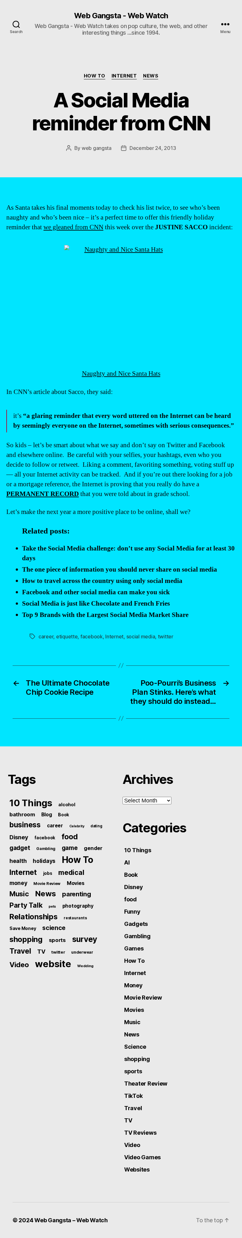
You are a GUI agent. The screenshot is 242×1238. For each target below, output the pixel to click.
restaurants (75, 918)
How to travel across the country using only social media (102, 581)
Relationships (33, 916)
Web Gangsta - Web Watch (121, 16)
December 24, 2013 (153, 148)
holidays (44, 861)
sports (57, 940)
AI (127, 862)
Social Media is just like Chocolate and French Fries (96, 603)
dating (96, 826)
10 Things (30, 802)
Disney (18, 837)
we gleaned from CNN (73, 227)
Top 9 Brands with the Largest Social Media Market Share (105, 615)
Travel (20, 951)
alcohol (66, 804)
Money (133, 985)
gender (93, 848)
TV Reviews (140, 1132)
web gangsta (97, 148)
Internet (124, 76)
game (70, 848)
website (53, 963)
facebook (91, 636)
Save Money (22, 928)
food (69, 836)
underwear (82, 952)
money (18, 883)
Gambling (45, 848)
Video (19, 965)
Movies (75, 883)
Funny (132, 911)
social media (140, 636)
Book (63, 814)
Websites (137, 1169)
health (17, 861)
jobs (47, 873)
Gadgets (136, 924)
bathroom (22, 814)
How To (94, 76)
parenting (76, 894)
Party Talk (25, 905)
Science (135, 1046)
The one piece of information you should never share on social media (119, 569)
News (150, 76)
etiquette (67, 636)
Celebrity (76, 826)
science (54, 928)
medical (71, 872)
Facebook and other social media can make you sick (96, 592)
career (45, 636)
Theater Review (145, 1083)
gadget (19, 848)
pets (52, 906)
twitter (165, 636)
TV (41, 951)
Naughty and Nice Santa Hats (121, 373)
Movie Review (46, 883)
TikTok (133, 1096)
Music (19, 894)
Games (134, 948)
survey (84, 939)
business (25, 824)
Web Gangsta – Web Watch (71, 1220)
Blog (46, 815)
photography (78, 906)
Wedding (85, 966)
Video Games (142, 1157)
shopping (26, 939)
